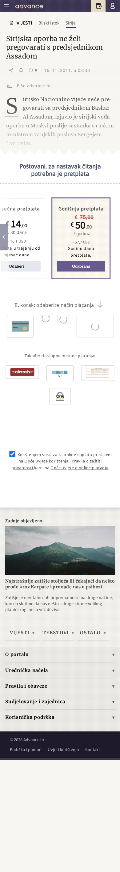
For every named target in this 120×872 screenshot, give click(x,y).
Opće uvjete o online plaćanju (79, 468)
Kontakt (92, 749)
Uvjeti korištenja (63, 749)
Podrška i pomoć (25, 749)
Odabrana (81, 266)
